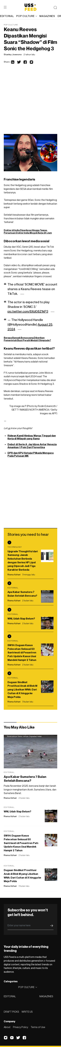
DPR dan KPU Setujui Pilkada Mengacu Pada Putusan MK (31, 454)
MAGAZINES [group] (47, 16)
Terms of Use (38, 1027)
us (9, 428)
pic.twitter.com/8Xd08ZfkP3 (28, 311)
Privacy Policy (20, 1027)
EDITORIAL (10, 996)
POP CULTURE (25, 16)
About (7, 1027)
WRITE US (27, 1011)
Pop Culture (11, 24)
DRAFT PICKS (11, 1011)
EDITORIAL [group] (7, 16)
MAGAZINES (46, 996)
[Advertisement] (30, 102)
